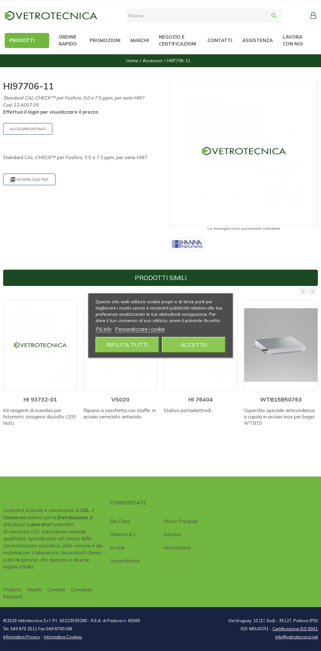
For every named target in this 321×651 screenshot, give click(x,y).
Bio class (120, 521)
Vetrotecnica (177, 548)
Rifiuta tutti (127, 344)
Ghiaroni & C (123, 534)
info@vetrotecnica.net (296, 636)
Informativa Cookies (63, 636)
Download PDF (29, 180)
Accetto (194, 344)
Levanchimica (124, 561)
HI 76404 (200, 399)
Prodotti (12, 590)
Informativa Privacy (21, 636)
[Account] (313, 15)
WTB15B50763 (281, 399)
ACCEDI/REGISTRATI (28, 128)
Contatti (56, 590)
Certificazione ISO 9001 (295, 628)
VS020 (120, 399)
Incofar (117, 548)
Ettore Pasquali (180, 521)
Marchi (34, 590)
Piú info (104, 329)
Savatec (173, 534)
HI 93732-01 (40, 399)
